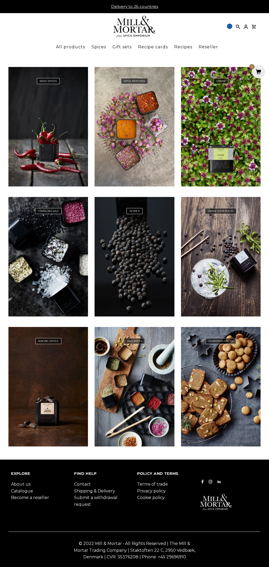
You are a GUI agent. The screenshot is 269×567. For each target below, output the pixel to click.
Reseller (208, 46)
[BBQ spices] (134, 386)
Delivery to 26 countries (134, 6)
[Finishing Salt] (48, 256)
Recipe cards (153, 46)
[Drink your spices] (221, 256)
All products (70, 46)
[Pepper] (134, 256)
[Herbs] (221, 126)
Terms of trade (152, 484)
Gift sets (122, 46)
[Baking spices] (48, 386)
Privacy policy (151, 490)
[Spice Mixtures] (134, 126)
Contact (82, 484)
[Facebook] (202, 482)
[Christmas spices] (221, 386)
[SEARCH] (238, 26)
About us (20, 484)
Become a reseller (30, 497)
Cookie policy (151, 497)
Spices (98, 46)
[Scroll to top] (258, 556)
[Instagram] (209, 482)
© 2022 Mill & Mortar (101, 543)
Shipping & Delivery (94, 490)
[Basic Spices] (48, 126)
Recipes (183, 46)
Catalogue (22, 490)
